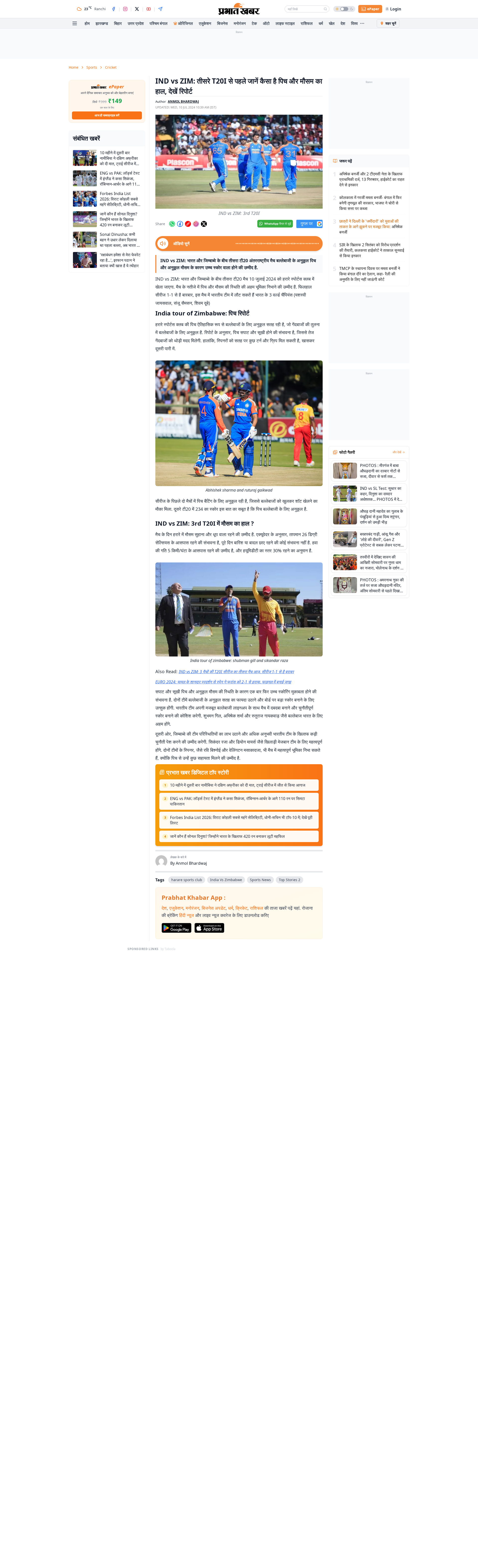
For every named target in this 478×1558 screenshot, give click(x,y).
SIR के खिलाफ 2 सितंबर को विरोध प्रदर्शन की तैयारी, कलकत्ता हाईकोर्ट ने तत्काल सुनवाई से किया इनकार (371, 250)
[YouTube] (148, 9)
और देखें (397, 452)
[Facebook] (113, 9)
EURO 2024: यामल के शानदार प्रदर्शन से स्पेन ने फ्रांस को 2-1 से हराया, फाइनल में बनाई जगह (223, 682)
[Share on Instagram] (196, 224)
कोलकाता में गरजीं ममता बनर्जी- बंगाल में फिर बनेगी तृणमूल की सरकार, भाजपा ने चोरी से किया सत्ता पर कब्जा (370, 203)
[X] (137, 9)
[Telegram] (160, 9)
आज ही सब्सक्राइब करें (107, 115)
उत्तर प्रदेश (136, 23)
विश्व (354, 23)
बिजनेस (222, 23)
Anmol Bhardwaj (191, 863)
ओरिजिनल (185, 23)
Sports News (260, 879)
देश (343, 23)
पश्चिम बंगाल (159, 23)
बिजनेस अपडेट (214, 908)
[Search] (325, 8)
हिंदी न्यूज (186, 915)
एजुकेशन (205, 23)
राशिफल (307, 23)
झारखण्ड (102, 23)
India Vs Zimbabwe (226, 879)
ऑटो (266, 23)
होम (87, 23)
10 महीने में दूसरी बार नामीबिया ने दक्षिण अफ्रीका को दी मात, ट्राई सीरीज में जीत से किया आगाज (237, 785)
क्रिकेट (241, 908)
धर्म (321, 23)
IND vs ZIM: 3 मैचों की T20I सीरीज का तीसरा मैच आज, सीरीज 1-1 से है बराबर (236, 671)
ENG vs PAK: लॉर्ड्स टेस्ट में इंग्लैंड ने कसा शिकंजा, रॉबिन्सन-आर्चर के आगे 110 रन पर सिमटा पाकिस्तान (237, 801)
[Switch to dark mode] (344, 9)
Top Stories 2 (289, 879)
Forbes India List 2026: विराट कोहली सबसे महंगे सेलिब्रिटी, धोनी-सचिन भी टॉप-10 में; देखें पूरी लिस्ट (241, 820)
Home (73, 67)
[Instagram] (125, 9)
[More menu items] (362, 23)
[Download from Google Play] (176, 928)
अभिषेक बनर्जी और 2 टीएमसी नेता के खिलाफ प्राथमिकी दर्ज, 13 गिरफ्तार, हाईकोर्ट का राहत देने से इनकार (371, 179)
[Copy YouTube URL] (188, 224)
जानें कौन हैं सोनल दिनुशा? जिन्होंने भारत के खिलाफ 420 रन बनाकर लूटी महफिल (227, 836)
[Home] (239, 9)
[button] (239, 162)
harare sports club (186, 879)
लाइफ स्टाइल (285, 23)
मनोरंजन (240, 23)
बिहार (118, 23)
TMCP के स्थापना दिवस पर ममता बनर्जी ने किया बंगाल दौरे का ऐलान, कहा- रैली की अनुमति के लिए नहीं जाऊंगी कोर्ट (369, 274)
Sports (91, 67)
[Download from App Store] (209, 928)
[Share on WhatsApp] (172, 224)
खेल (332, 23)
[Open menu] (75, 23)
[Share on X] (204, 224)
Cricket (111, 67)
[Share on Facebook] (180, 224)
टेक (254, 23)
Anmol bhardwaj (183, 101)
